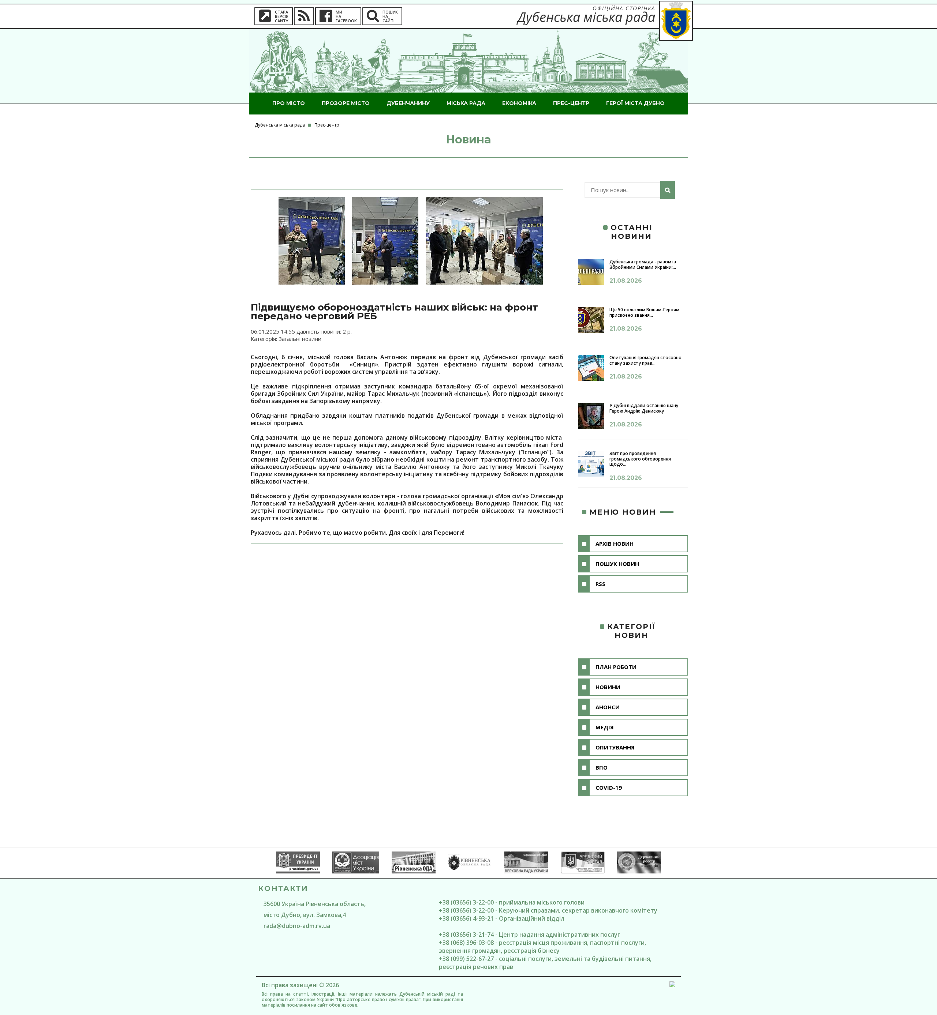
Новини (608, 687)
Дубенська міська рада (280, 125)
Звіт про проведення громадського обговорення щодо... (640, 458)
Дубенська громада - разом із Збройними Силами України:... (642, 264)
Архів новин (615, 543)
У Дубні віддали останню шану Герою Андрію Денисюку (643, 408)
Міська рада (466, 103)
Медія (605, 727)
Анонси (608, 707)
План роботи (616, 666)
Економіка (519, 103)
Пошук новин (617, 563)
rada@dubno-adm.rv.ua (297, 926)
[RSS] (304, 16)
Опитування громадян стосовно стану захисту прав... (645, 360)
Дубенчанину (408, 103)
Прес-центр (571, 103)
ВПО (602, 767)
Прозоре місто (346, 103)
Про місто (288, 103)
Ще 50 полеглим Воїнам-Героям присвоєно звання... (644, 312)
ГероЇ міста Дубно (635, 103)
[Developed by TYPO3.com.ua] (672, 985)
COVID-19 (609, 787)
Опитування (615, 747)
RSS (600, 583)
